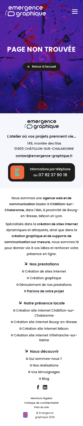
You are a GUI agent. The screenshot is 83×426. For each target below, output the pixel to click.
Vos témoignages (45, 372)
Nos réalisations (45, 365)
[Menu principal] (75, 12)
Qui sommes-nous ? (45, 359)
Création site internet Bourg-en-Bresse (45, 322)
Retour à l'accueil (44, 66)
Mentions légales (41, 398)
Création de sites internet (45, 271)
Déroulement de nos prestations (45, 285)
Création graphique (45, 278)
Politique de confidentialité (41, 403)
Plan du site (41, 407)
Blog (45, 379)
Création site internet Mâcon (45, 328)
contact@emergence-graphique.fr (44, 156)
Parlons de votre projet (45, 291)
